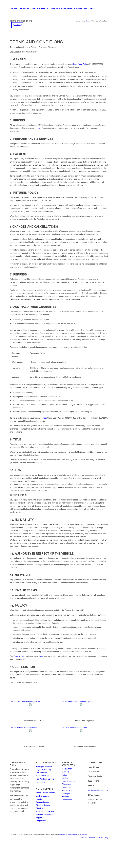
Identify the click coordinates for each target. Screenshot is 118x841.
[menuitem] (14, 8)
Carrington (66, 793)
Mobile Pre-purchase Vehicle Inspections (73, 834)
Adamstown (67, 799)
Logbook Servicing (43, 769)
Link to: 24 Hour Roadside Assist (23, 727)
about (41, 656)
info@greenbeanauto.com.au (100, 790)
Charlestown (67, 784)
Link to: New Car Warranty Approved (25, 701)
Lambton (65, 778)
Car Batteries (41, 772)
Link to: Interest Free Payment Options (77, 701)
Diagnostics (41, 820)
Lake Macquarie (68, 781)
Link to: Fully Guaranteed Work (74, 727)
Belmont (65, 796)
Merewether (67, 768)
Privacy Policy (20, 656)
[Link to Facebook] (106, 834)
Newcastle (66, 787)
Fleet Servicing (42, 775)
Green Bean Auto (79, 64)
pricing (37, 128)
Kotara (64, 775)
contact (43, 417)
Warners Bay (67, 790)
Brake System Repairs (45, 792)
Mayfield (65, 771)
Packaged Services (44, 766)
